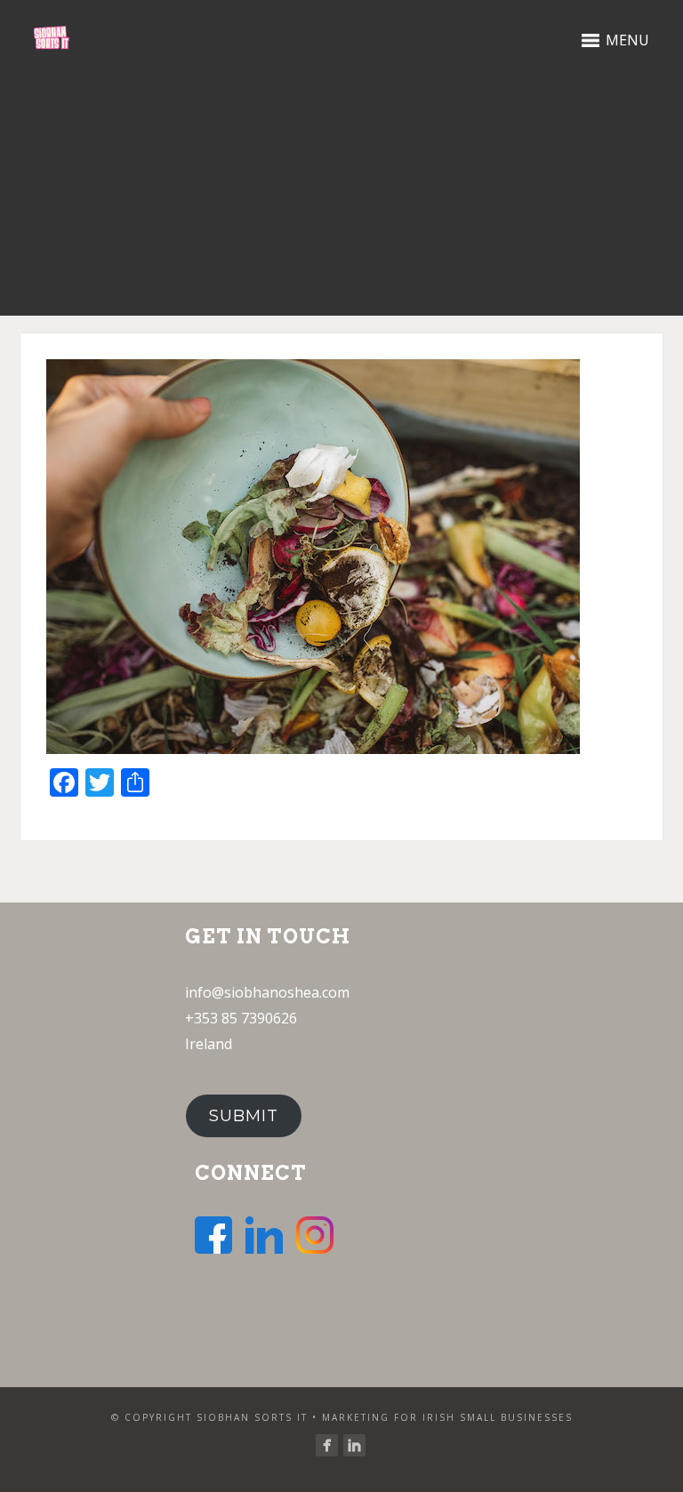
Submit (243, 1116)
